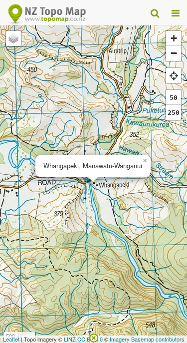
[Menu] (176, 12)
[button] (145, 161)
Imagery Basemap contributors (147, 339)
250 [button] (174, 112)
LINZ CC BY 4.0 (83, 339)
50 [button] (174, 97)
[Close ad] (93, 337)
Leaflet (11, 339)
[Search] (155, 12)
